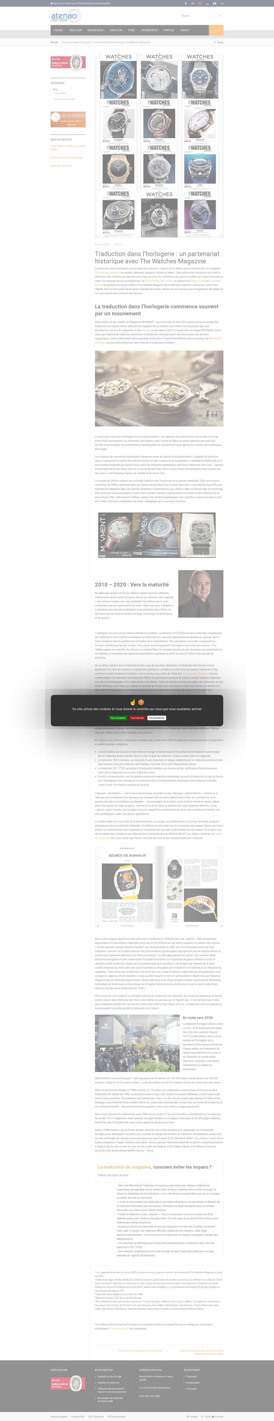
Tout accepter (118, 717)
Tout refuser (137, 717)
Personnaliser (156, 717)
